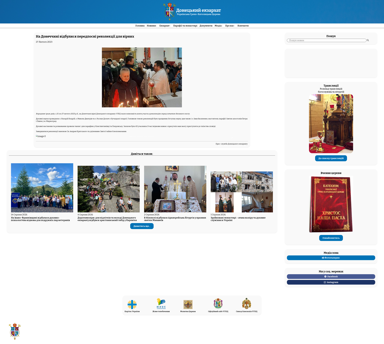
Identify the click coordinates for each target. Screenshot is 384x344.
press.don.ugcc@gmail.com (180, 333)
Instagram (332, 282)
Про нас (229, 25)
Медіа (218, 25)
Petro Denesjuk (356, 333)
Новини (151, 25)
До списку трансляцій (331, 158)
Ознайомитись (331, 238)
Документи (206, 25)
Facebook (332, 276)
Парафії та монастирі (185, 25)
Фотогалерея (332, 257)
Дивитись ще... (142, 226)
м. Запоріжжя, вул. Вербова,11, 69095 (180, 330)
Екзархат (165, 25)
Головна (140, 25)
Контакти (243, 25)
